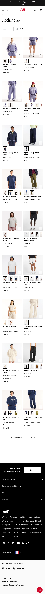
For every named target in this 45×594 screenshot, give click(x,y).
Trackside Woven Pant (11, 109)
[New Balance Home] (22, 9)
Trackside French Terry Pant (33, 327)
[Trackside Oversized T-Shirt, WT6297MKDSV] (32, 105)
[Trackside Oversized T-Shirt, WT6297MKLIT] (37, 105)
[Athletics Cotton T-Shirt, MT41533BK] (10, 279)
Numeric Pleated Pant (32, 197)
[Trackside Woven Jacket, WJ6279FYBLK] (5, 61)
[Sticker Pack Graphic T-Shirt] (19, 228)
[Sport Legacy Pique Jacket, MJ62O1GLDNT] (5, 149)
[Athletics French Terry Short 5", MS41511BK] (32, 279)
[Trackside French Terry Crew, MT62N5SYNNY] (10, 413)
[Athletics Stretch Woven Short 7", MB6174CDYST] (26, 235)
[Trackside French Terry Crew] (19, 360)
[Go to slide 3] (24, 4)
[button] (8, 10)
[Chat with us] (40, 590)
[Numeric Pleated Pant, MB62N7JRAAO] (32, 193)
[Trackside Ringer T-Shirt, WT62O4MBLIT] (5, 323)
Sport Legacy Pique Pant (31, 154)
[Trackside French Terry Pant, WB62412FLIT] (26, 323)
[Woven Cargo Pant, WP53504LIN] (32, 367)
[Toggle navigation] (3, 10)
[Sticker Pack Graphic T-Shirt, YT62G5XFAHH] (5, 235)
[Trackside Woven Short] (40, 55)
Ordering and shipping (11, 486)
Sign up (32, 470)
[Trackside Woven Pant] (19, 99)
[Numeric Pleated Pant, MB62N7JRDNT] (26, 193)
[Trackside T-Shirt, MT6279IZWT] (5, 193)
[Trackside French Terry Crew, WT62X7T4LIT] (5, 367)
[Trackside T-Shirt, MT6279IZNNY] (10, 193)
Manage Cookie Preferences (13, 585)
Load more (23, 445)
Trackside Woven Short (33, 65)
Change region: (7, 553)
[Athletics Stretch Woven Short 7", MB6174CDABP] (32, 235)
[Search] (35, 10)
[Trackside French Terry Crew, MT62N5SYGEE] (16, 413)
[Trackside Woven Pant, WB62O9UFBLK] (10, 105)
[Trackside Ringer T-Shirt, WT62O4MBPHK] (10, 323)
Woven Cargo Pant (31, 370)
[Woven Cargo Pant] (40, 360)
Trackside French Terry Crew (12, 371)
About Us (6, 493)
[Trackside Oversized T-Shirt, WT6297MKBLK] (26, 105)
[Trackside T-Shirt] (19, 187)
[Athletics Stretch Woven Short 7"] (40, 228)
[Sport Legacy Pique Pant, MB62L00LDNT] (26, 149)
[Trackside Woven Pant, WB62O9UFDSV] (5, 105)
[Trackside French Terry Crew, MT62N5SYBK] (5, 413)
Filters (9, 29)
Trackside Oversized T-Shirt (33, 110)
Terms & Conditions (9, 582)
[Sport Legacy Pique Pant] (40, 143)
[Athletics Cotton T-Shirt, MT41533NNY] (16, 279)
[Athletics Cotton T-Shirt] (19, 272)
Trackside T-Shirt (9, 197)
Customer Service (9, 479)
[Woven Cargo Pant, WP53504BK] (26, 367)
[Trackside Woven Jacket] (19, 55)
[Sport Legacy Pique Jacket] (19, 143)
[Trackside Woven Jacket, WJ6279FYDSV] (10, 61)
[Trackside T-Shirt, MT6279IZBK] (16, 193)
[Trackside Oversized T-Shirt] (40, 99)
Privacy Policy (7, 578)
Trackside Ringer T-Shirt (10, 327)
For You (5, 499)
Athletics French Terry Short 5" (32, 284)
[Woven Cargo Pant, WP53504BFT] (37, 367)
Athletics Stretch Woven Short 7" (30, 239)
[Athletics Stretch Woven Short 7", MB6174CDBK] (37, 235)
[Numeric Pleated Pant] (40, 187)
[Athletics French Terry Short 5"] (40, 272)
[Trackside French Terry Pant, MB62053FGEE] (37, 413)
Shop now (35, 2)
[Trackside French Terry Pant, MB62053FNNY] (26, 413)
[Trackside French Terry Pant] (40, 316)
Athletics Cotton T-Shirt (10, 284)
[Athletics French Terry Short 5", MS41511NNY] (37, 279)
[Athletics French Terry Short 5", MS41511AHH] (26, 279)
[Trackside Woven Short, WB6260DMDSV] (26, 61)
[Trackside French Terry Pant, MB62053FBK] (32, 413)
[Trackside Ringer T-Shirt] (19, 316)
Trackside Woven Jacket (9, 66)
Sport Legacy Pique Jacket (10, 154)
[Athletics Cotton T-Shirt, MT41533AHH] (5, 279)
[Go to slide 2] (22, 4)
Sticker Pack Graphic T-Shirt (11, 239)
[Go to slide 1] (21, 4)
